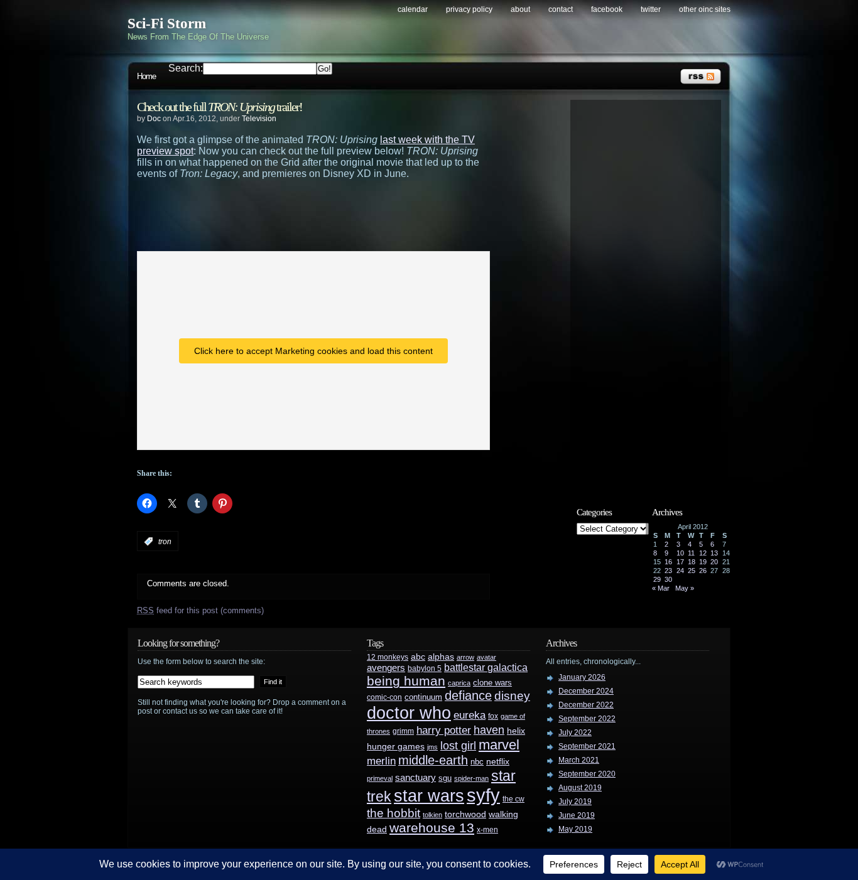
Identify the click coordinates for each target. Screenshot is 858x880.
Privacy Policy (469, 9)
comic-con (384, 697)
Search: (185, 68)
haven (489, 729)
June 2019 (576, 815)
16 (668, 562)
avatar (486, 657)
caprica (459, 683)
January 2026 (581, 677)
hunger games (396, 746)
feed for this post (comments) (200, 610)
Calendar (413, 9)
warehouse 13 (431, 827)
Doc (154, 118)
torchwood (465, 814)
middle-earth (433, 760)
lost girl (458, 745)
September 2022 (587, 718)
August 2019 (580, 787)
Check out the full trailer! (219, 107)
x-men (487, 829)
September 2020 (587, 774)
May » (684, 588)
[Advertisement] (338, 214)
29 (657, 579)
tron (164, 541)
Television (259, 118)
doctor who (409, 712)
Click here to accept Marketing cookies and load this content (313, 351)
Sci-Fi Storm (167, 23)
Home (146, 76)
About (520, 9)
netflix (497, 761)
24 (680, 570)
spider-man (471, 778)
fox (493, 716)
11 (691, 553)
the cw (513, 799)
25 (691, 570)
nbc (477, 761)
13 (714, 553)
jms (432, 747)
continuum (423, 697)
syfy (483, 795)
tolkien (432, 814)
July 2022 (575, 732)
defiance (468, 695)
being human (406, 680)
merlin (381, 761)
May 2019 (575, 829)
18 (691, 562)
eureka (469, 715)
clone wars (492, 683)
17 (680, 562)
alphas (441, 657)
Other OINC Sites (704, 9)
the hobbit (393, 813)
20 (714, 562)
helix (516, 731)
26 (703, 570)
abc (418, 657)
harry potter (443, 730)
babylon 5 (425, 668)
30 (668, 579)
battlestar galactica (486, 667)
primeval (380, 778)
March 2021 (578, 760)
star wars (429, 795)
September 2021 (587, 746)
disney (512, 695)
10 (680, 553)
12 (703, 553)
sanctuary (415, 778)
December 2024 (586, 691)
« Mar (661, 588)
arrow (465, 657)
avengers (386, 668)
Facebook (606, 9)
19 (703, 562)
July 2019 (575, 801)
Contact (560, 9)
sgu (445, 778)
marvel (499, 745)
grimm (403, 731)
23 (668, 570)
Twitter (651, 9)
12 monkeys (387, 657)
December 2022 (586, 704)
